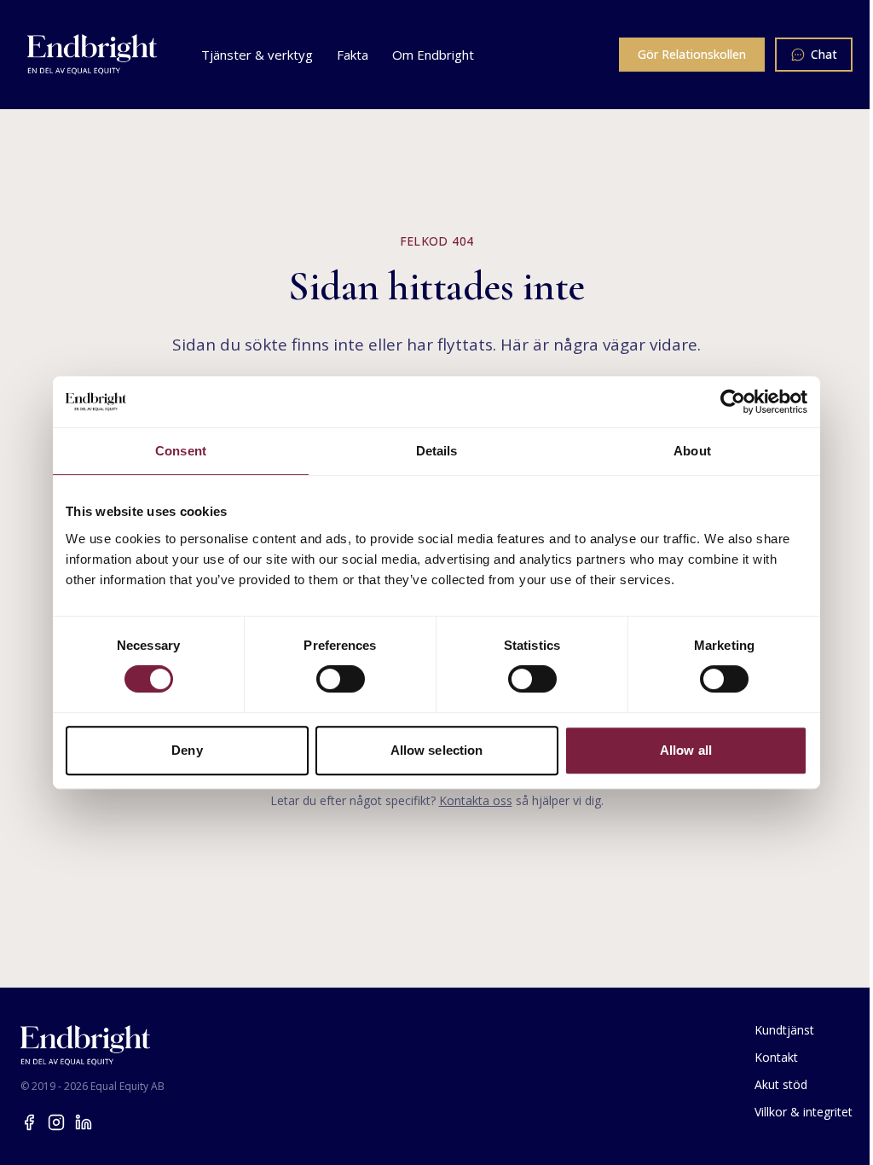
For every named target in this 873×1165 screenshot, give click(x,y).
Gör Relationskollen (692, 54)
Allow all (686, 750)
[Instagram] (56, 1122)
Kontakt (776, 1057)
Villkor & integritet (803, 1112)
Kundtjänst (784, 1030)
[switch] (340, 679)
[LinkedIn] (83, 1122)
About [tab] (692, 450)
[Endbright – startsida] (92, 54)
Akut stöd (780, 1084)
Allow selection (436, 750)
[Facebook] (29, 1122)
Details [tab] (437, 450)
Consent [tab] (180, 450)
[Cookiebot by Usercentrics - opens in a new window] (732, 401)
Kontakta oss (475, 800)
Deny (186, 750)
